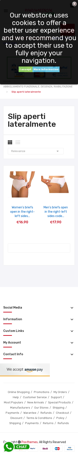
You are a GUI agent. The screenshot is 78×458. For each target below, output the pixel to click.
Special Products (59, 402)
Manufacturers (20, 407)
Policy (60, 418)
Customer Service (35, 397)
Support (56, 397)
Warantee (29, 412)
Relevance (35, 151)
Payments (12, 412)
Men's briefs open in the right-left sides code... (56, 212)
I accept (25, 69)
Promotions (41, 392)
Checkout (62, 412)
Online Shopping (19, 392)
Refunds (46, 412)
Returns (48, 423)
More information (46, 69)
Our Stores (41, 407)
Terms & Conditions (39, 418)
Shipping (58, 407)
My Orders (60, 392)
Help (16, 397)
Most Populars (13, 402)
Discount (16, 418)
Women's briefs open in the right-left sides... (22, 212)
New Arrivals (35, 402)
